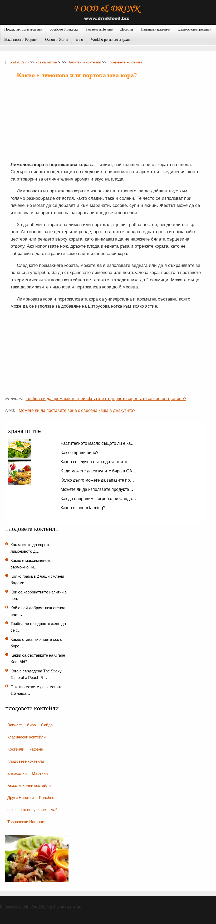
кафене (36, 749)
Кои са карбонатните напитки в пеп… (39, 595)
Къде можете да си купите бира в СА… (98, 471)
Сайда (47, 725)
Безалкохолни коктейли (29, 785)
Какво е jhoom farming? (83, 508)
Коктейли (15, 749)
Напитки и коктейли (155, 29)
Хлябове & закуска (64, 29)
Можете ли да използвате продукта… (97, 489)
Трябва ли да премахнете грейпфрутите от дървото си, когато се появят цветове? (106, 398)
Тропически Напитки (25, 822)
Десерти (126, 29)
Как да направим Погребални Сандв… (98, 498)
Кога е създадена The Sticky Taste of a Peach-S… (36, 674)
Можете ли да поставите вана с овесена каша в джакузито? (77, 410)
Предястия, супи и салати (23, 29)
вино (79, 39)
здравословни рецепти (194, 29)
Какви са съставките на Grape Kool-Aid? (38, 658)
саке (11, 809)
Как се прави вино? (80, 452)
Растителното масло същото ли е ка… (98, 443)
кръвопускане (33, 809)
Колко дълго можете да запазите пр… (97, 480)
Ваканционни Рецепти (20, 39)
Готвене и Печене (99, 29)
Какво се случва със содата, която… (96, 461)
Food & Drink (18, 62)
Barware (14, 725)
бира (31, 725)
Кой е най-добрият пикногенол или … (38, 611)
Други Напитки (20, 797)
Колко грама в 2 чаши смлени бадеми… (37, 579)
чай (54, 809)
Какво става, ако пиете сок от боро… (37, 642)
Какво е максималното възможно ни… (31, 563)
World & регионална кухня (110, 39)
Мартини (40, 773)
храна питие (46, 62)
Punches (46, 797)
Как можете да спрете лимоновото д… (30, 547)
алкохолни (17, 773)
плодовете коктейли (124, 62)
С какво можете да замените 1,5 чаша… (36, 690)
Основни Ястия (56, 39)
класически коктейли (26, 737)
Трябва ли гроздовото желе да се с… (38, 626)
